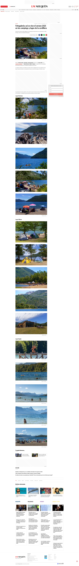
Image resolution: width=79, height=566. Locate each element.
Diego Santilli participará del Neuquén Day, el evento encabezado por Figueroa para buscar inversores (20, 514)
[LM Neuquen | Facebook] (72, 9)
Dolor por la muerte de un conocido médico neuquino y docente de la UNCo (20, 528)
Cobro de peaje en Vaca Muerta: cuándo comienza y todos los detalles (27, 473)
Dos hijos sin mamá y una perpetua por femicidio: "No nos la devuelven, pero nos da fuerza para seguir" (34, 475)
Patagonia (58, 9)
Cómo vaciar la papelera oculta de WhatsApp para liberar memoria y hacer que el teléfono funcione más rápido (57, 537)
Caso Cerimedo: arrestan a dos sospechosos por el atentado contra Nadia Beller (45, 543)
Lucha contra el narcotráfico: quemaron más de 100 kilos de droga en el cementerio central (33, 520)
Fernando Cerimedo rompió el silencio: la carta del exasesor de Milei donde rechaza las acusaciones (45, 514)
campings (39, 23)
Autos (44, 9)
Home (20, 9)
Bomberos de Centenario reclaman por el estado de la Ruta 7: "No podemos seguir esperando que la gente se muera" (33, 527)
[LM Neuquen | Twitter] (74, 9)
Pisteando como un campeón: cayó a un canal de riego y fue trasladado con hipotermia (33, 514)
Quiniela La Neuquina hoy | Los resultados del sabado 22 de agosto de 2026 (28, 471)
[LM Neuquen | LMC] (12, 6)
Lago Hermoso (27, 480)
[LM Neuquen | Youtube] (77, 9)
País (42, 9)
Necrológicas (52, 9)
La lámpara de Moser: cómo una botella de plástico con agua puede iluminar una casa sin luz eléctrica (57, 514)
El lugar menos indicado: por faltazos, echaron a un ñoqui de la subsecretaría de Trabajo (21, 521)
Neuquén (27, 9)
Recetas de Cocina (22, 11)
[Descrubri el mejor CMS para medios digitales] (60, 564)
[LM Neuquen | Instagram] (75, 9)
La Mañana (35, 23)
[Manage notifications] (77, 561)
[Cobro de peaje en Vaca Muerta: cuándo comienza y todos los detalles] (33, 491)
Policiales (30, 9)
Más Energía (34, 9)
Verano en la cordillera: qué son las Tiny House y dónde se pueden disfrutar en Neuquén (42, 455)
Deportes (55, 9)
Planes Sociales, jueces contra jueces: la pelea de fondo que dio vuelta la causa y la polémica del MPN (20, 541)
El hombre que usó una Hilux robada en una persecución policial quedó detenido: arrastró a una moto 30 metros (33, 541)
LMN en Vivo (12, 11)
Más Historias (17, 11)
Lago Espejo (40, 480)
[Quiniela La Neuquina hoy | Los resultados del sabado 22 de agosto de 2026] (20, 491)
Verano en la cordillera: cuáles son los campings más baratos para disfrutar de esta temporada (25, 455)
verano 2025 (36, 480)
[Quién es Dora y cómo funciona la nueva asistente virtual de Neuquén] (58, 491)
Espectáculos (47, 9)
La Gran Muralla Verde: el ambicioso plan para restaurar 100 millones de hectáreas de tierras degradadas (57, 521)
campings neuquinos (18, 64)
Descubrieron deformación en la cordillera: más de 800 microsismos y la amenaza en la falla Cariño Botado (45, 535)
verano (23, 480)
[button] (2, 9)
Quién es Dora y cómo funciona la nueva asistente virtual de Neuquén (58, 495)
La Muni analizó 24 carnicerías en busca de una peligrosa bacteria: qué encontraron (20, 534)
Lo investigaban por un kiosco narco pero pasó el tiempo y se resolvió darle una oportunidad (33, 534)
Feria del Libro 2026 (7, 11)
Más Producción (39, 9)
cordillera (31, 480)
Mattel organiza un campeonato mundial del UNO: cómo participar (45, 520)
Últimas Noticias (23, 9)
